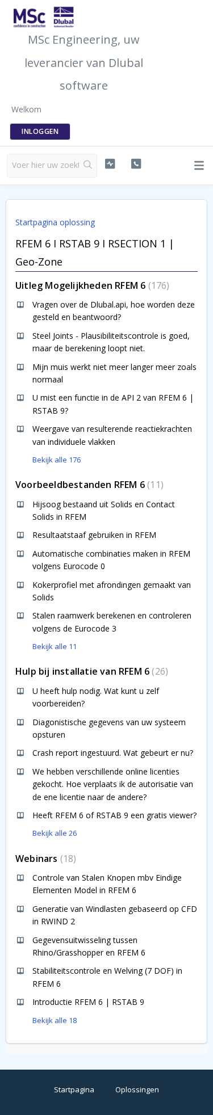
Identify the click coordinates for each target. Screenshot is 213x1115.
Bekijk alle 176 (56, 460)
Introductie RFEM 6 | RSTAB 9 (88, 1001)
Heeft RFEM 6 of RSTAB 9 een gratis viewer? (114, 815)
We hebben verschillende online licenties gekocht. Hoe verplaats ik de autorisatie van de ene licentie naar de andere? (112, 784)
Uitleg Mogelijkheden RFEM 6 (90, 285)
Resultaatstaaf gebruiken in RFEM (94, 534)
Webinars (44, 858)
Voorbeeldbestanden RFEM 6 (88, 484)
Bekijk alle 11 (54, 646)
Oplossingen (137, 1089)
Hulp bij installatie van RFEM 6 (90, 671)
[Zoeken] (88, 165)
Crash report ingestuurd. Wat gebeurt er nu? (112, 752)
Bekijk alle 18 (54, 1020)
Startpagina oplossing (55, 222)
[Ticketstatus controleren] (110, 164)
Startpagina (74, 1089)
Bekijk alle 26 (54, 833)
